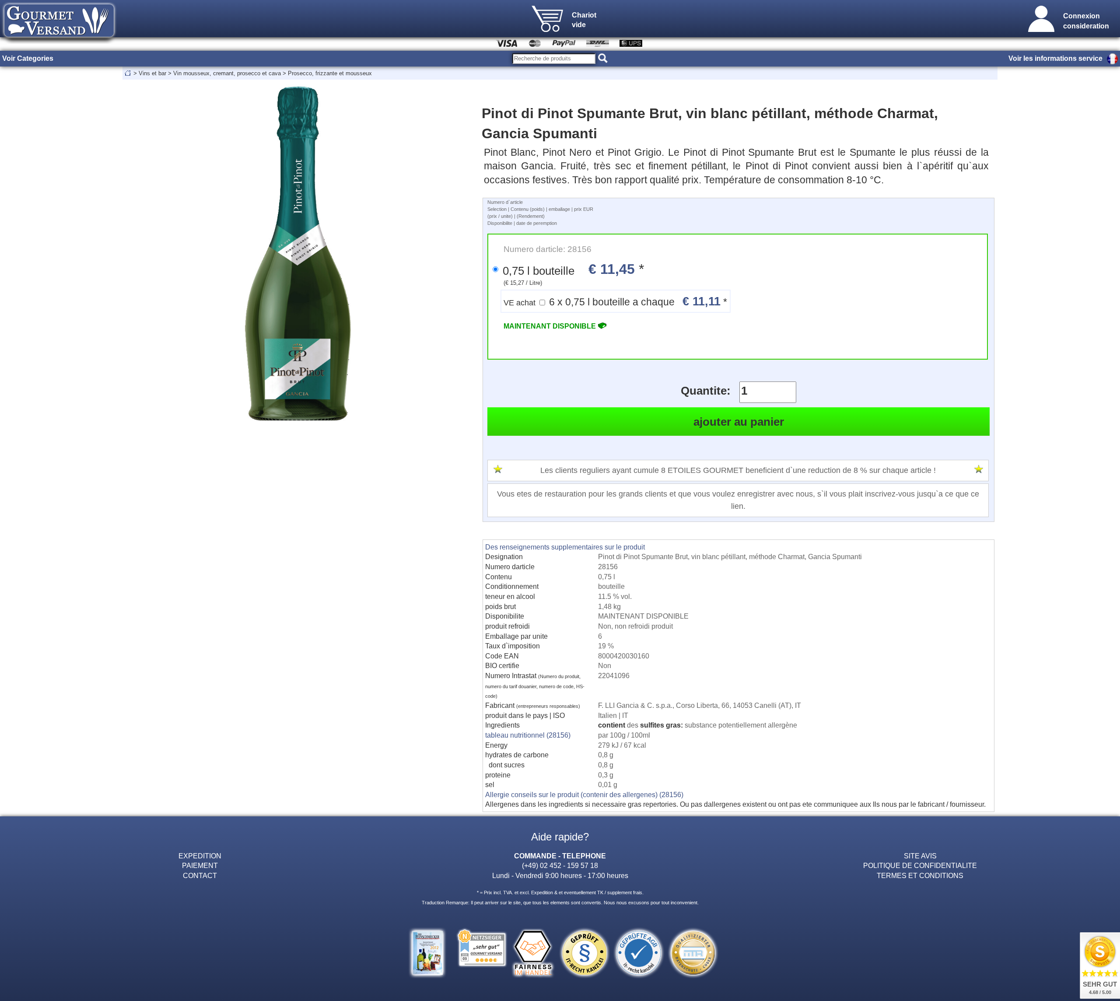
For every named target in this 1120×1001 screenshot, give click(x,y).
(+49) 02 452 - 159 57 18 (560, 865)
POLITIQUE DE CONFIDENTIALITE (920, 865)
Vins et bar (152, 73)
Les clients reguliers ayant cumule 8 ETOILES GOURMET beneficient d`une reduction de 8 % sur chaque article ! (738, 470)
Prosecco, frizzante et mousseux (330, 73)
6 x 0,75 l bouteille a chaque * (615, 301)
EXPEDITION (199, 856)
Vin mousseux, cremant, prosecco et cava (227, 73)
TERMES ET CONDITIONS (920, 875)
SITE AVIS (920, 856)
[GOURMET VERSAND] (59, 41)
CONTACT (200, 875)
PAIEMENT (200, 865)
